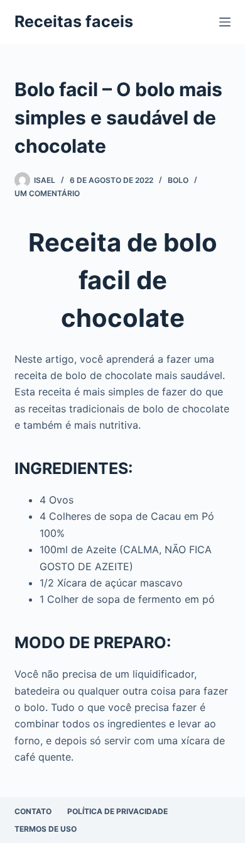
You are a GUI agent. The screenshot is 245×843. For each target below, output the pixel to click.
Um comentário (47, 193)
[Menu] (225, 22)
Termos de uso (45, 829)
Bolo (178, 180)
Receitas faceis (73, 21)
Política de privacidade (117, 811)
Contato (33, 811)
